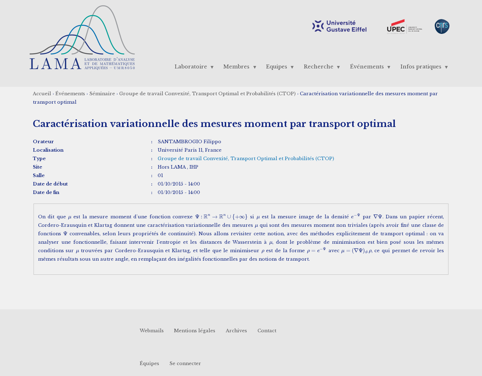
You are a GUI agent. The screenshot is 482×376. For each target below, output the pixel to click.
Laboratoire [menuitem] (188, 68)
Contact (267, 330)
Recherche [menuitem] (316, 68)
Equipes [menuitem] (274, 68)
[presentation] (69, 216)
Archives (236, 330)
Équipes (149, 363)
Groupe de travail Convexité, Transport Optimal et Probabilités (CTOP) (207, 93)
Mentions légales (194, 330)
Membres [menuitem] (233, 68)
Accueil (42, 93)
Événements (70, 93)
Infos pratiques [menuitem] (418, 68)
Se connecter (185, 363)
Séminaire (102, 93)
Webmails (152, 330)
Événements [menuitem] (364, 68)
